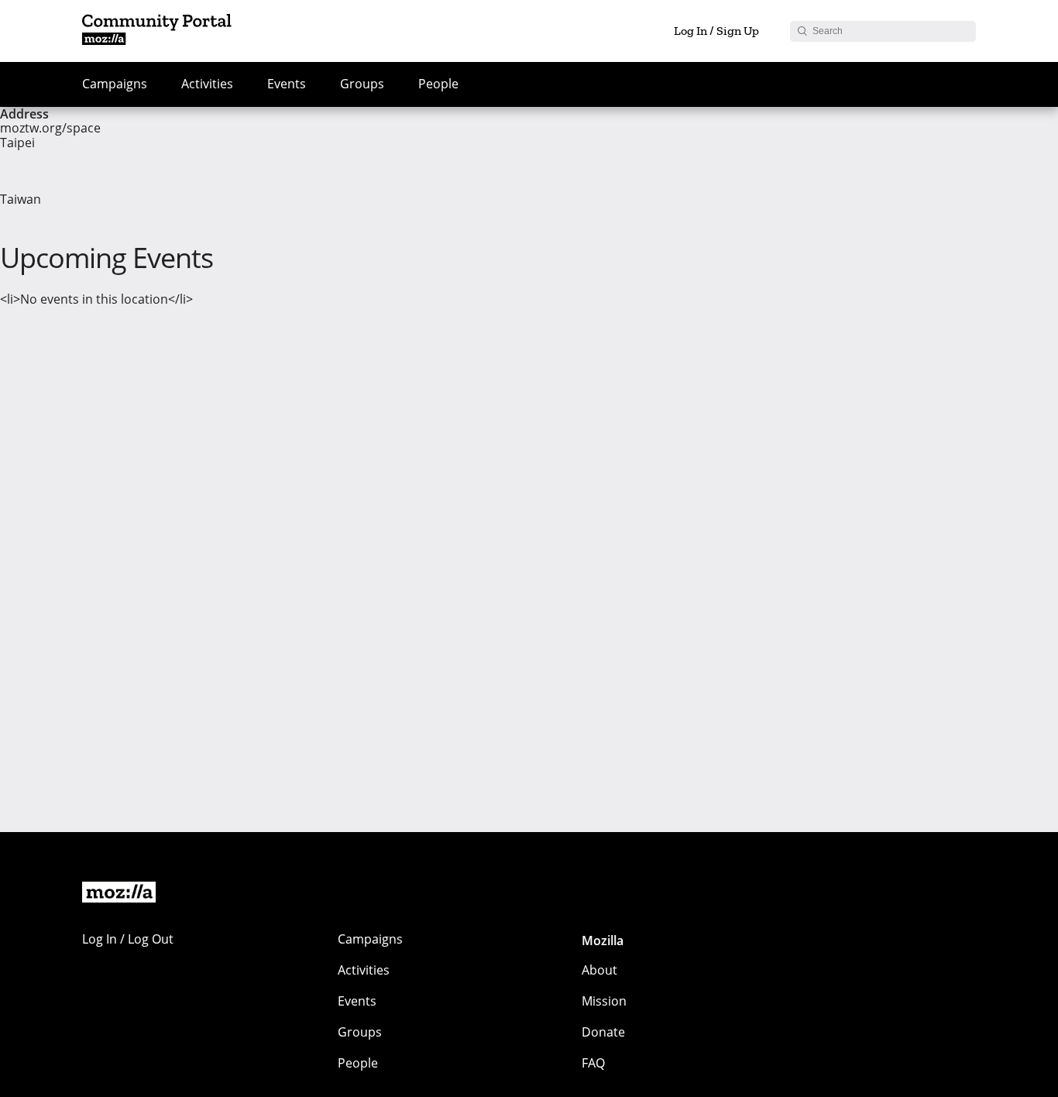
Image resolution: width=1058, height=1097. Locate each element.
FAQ (593, 1062)
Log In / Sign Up (716, 30)
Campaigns (114, 83)
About (599, 969)
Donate (603, 1031)
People (438, 83)
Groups (362, 83)
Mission (604, 1000)
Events (286, 83)
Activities (207, 83)
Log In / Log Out (127, 938)
